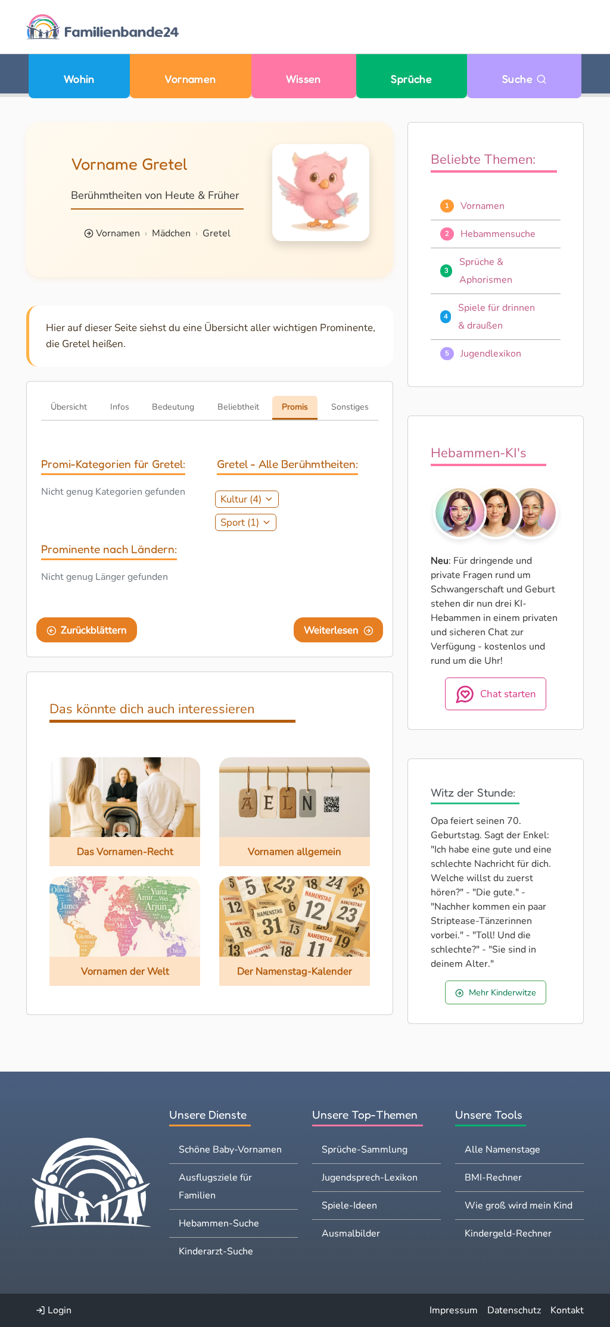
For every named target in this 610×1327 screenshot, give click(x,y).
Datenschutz (514, 1310)
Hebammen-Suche (219, 1223)
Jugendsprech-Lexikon (370, 1177)
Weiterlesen (331, 630)
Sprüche (411, 79)
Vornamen (190, 79)
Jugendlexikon (490, 353)
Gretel (217, 233)
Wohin (79, 79)
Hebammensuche (498, 234)
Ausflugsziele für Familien (215, 1186)
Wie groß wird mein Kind (518, 1205)
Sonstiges (350, 407)
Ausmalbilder (351, 1233)
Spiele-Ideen (349, 1205)
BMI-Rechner (493, 1177)
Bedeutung (173, 407)
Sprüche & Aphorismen (485, 270)
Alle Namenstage (502, 1149)
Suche (519, 79)
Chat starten (508, 694)
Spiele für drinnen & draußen (496, 316)
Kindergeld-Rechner (508, 1233)
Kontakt (567, 1310)
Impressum (454, 1310)
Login (58, 1310)
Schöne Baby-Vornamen (230, 1149)
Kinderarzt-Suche (216, 1251)
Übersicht (69, 407)
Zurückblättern (94, 630)
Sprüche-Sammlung (364, 1149)
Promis (295, 407)
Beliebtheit (238, 407)
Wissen (303, 79)
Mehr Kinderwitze (502, 992)
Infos (119, 407)
